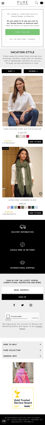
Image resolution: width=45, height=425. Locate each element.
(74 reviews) (8, 143)
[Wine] (19, 207)
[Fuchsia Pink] (27, 136)
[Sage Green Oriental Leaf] (17, 136)
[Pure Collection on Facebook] (14, 305)
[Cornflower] (12, 207)
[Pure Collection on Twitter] (22, 305)
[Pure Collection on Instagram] (31, 305)
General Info (10, 356)
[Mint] (15, 207)
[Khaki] (22, 207)
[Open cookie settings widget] (4, 421)
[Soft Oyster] (8, 207)
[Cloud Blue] (36, 207)
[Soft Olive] (33, 207)
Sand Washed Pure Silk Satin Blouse (22, 129)
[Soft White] (26, 207)
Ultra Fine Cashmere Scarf (23, 200)
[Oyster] (24, 136)
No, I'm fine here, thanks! (22, 39)
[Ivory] (20, 136)
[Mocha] (29, 207)
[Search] (36, 3)
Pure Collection (12, 350)
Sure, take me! (22, 32)
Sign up (22, 297)
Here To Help (10, 344)
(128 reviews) (9, 214)
